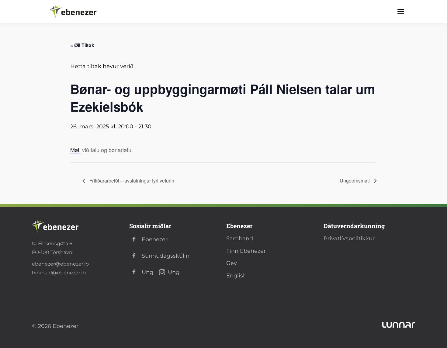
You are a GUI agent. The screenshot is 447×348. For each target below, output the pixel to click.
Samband (239, 238)
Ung (147, 272)
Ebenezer (155, 239)
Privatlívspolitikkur (349, 238)
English (236, 275)
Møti (75, 150)
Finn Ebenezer (246, 251)
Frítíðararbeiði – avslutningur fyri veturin (131, 180)
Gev (231, 263)
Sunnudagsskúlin (165, 255)
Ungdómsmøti (355, 180)
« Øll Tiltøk (82, 45)
